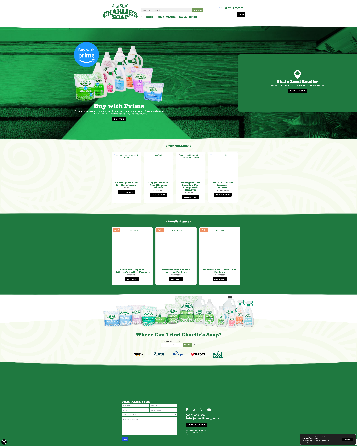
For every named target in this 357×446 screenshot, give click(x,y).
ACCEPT (347, 439)
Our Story (159, 16)
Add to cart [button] (132, 279)
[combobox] (166, 10)
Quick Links (170, 16)
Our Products (147, 16)
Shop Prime (119, 119)
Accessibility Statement (200, 430)
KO (190, 434)
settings (322, 442)
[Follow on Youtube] (209, 409)
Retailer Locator (297, 91)
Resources (182, 16)
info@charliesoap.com (202, 418)
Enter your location (172, 341)
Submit (125, 439)
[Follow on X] (194, 409)
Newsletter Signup (196, 425)
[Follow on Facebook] (186, 409)
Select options (126, 192)
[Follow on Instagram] (201, 409)
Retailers (192, 16)
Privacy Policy (189, 430)
